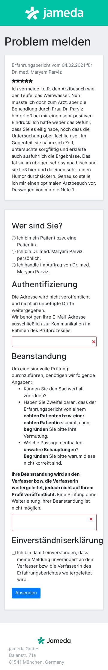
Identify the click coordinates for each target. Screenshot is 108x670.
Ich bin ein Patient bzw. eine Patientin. (46, 241)
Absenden (26, 592)
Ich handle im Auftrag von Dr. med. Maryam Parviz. (53, 268)
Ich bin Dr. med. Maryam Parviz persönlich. (49, 254)
